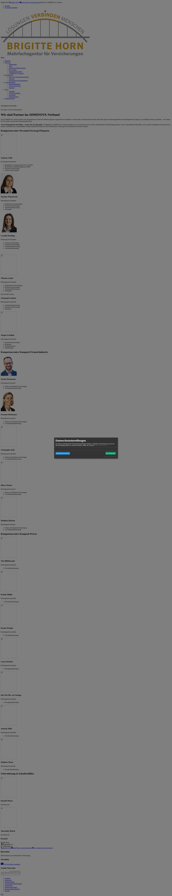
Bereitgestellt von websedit (109, 456)
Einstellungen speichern (62, 453)
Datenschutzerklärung (101, 445)
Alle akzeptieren (110, 453)
